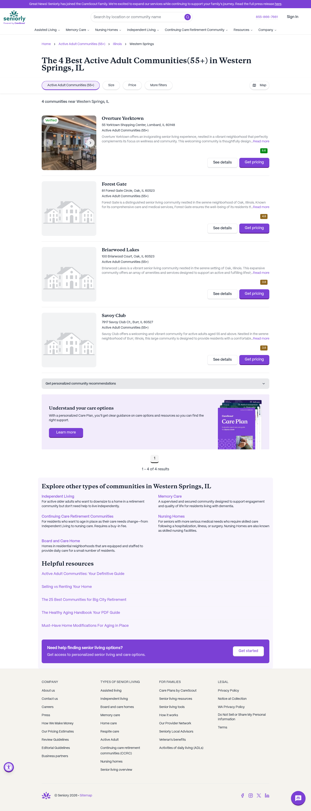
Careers (48, 707)
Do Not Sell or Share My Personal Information (242, 717)
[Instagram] (250, 795)
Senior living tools (172, 707)
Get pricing (254, 162)
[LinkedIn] (267, 795)
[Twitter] (259, 795)
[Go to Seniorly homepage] (46, 795)
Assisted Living (45, 30)
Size (111, 85)
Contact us (50, 698)
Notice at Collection (232, 698)
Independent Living (141, 30)
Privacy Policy (228, 690)
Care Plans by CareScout (177, 690)
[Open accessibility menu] (9, 767)
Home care (108, 723)
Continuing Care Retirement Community (194, 30)
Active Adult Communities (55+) (82, 44)
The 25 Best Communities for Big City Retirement (84, 600)
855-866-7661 (267, 17)
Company (265, 30)
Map (263, 85)
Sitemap (86, 795)
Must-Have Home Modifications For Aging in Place (85, 625)
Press (46, 715)
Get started (248, 651)
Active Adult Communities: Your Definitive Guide (83, 574)
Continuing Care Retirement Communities (77, 516)
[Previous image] (47, 143)
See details (222, 162)
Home (46, 44)
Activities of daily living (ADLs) (181, 748)
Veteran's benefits (172, 739)
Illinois (117, 44)
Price (132, 85)
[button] (187, 17)
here (278, 4)
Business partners (55, 756)
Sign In (292, 17)
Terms (222, 727)
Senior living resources (175, 698)
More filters (158, 85)
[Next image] (90, 143)
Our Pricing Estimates (58, 731)
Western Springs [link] (142, 44)
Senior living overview (116, 769)
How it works (168, 715)
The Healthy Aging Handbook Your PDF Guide (81, 613)
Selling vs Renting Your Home (67, 587)
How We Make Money (58, 723)
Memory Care (76, 30)
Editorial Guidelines (56, 748)
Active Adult (109, 739)
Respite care (109, 731)
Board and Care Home (61, 541)
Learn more (66, 432)
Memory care (110, 715)
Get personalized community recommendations (81, 383)
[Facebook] (242, 795)
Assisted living (111, 690)
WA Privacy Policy (231, 707)
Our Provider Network (175, 723)
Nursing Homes (106, 30)
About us (48, 690)
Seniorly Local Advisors (176, 731)
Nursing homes (111, 761)
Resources (241, 30)
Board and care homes (117, 707)
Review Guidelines (55, 739)
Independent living (114, 698)
